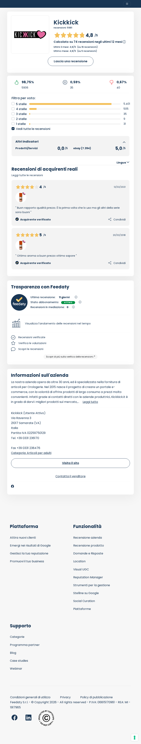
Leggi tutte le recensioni (27, 175)
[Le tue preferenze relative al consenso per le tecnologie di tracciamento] (134, 737)
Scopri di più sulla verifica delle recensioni (69, 356)
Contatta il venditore (70, 476)
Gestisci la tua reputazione (29, 553)
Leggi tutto (90, 402)
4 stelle (21, 109)
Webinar (16, 668)
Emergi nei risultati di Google (30, 545)
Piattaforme (82, 609)
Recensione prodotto (88, 545)
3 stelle (21, 114)
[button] (70, 323)
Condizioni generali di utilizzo (30, 697)
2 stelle (21, 119)
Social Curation (84, 601)
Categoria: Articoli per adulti (31, 453)
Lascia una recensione (70, 61)
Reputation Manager (88, 577)
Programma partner (25, 645)
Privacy (65, 697)
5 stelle (21, 104)
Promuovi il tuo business (27, 561)
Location (79, 561)
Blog (13, 653)
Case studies (19, 661)
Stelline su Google (86, 593)
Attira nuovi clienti (23, 537)
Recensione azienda (87, 537)
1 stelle (21, 124)
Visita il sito (70, 463)
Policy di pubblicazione (96, 697)
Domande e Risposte (88, 553)
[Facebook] (12, 486)
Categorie (17, 637)
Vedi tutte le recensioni (33, 129)
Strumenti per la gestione (91, 585)
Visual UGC (81, 569)
